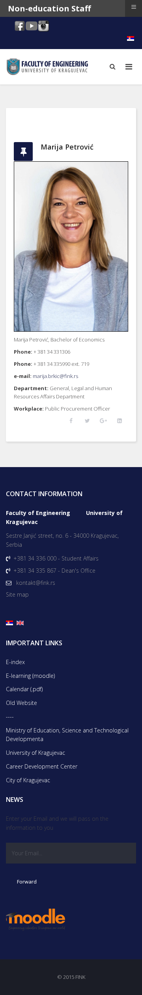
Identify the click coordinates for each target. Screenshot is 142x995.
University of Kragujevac (35, 752)
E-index (15, 662)
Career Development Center (41, 766)
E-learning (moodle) (30, 675)
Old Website (21, 703)
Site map (17, 594)
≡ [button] (133, 7)
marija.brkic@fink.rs (55, 376)
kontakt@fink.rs (35, 582)
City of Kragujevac (28, 780)
